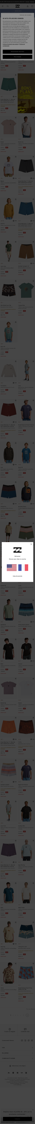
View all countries (17, 576)
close (31, 544)
